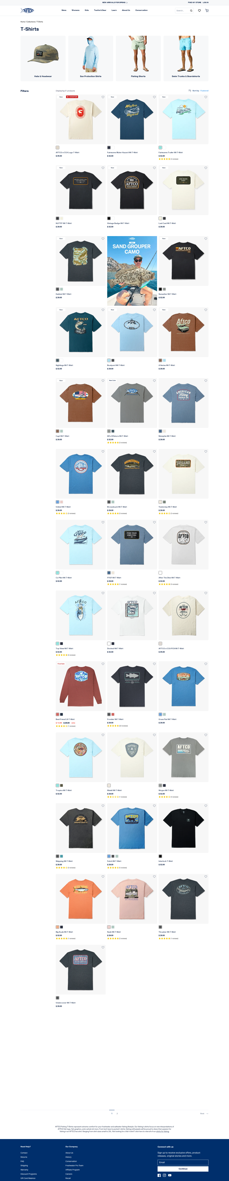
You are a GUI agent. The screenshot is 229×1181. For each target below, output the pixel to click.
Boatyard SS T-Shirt (116, 365)
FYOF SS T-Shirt (114, 578)
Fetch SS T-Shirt (114, 861)
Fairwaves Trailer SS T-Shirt (171, 153)
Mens (64, 10)
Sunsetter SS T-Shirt (167, 294)
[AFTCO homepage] (27, 10)
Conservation (141, 10)
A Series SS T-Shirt (167, 365)
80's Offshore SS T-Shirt (117, 436)
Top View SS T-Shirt (64, 649)
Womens (76, 10)
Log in (205, 2)
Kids (87, 10)
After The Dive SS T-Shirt (169, 578)
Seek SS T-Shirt (114, 932)
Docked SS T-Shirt (115, 649)
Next (202, 1114)
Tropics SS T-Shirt (64, 790)
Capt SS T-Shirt (62, 436)
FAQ (22, 1161)
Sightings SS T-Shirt (64, 365)
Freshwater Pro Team (74, 1165)
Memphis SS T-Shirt (167, 436)
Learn (114, 10)
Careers (68, 1174)
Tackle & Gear (100, 10)
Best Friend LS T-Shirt (65, 719)
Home (23, 22)
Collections (31, 22)
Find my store (194, 2)
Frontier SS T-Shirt (115, 719)
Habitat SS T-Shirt (63, 294)
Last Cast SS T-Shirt (167, 223)
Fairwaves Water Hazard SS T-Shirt (122, 153)
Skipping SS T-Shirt (64, 861)
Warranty (24, 1170)
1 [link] (111, 1114)
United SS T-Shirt (63, 507)
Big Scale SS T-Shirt (64, 932)
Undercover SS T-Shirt (66, 1003)
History (68, 1157)
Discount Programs (29, 1174)
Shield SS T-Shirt (114, 790)
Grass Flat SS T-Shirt (167, 719)
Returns (24, 1157)
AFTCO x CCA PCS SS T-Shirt (171, 649)
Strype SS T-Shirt (166, 790)
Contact (24, 1153)
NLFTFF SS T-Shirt (64, 223)
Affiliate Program (72, 1170)
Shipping (24, 1165)
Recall (68, 1178)
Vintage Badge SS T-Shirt (118, 223)
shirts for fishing (162, 1131)
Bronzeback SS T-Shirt (117, 507)
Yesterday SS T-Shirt (168, 507)
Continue (183, 1169)
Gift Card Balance (28, 1178)
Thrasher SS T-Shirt (167, 932)
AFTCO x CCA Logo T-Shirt (67, 153)
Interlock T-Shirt (166, 861)
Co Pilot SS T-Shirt (64, 578)
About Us (126, 10)
